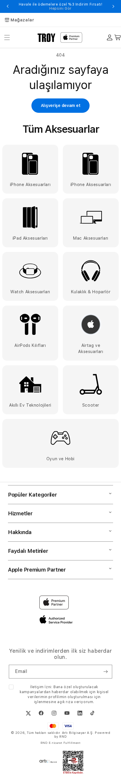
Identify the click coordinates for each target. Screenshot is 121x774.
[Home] (47, 37)
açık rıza (65, 702)
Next (113, 6)
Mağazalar (22, 20)
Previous (8, 6)
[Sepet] (117, 37)
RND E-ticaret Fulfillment (61, 742)
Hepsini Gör (60, 8)
